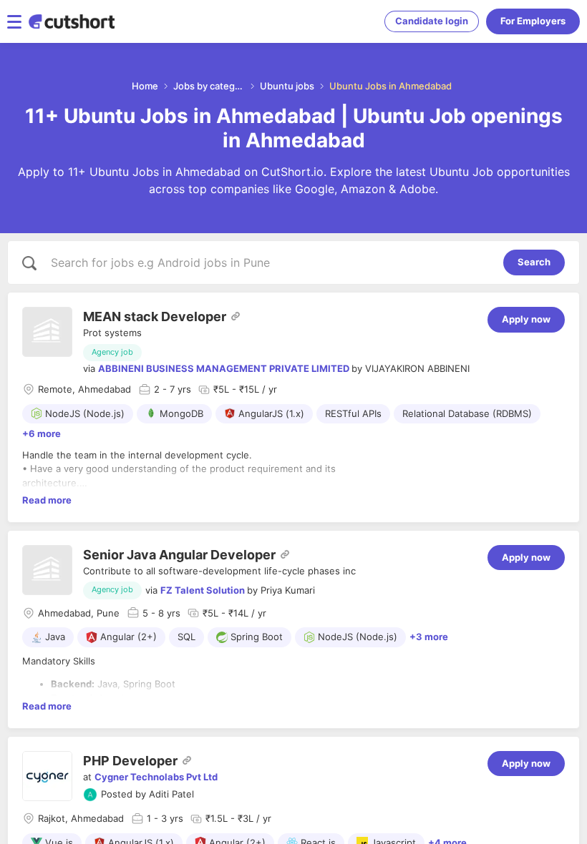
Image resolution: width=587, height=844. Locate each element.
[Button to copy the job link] (235, 316)
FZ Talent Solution (202, 590)
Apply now (526, 319)
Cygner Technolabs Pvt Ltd (156, 776)
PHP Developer (130, 760)
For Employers (533, 20)
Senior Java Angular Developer (179, 554)
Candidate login (431, 20)
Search (534, 262)
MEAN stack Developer (154, 316)
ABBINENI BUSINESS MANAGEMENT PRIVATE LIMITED (223, 368)
